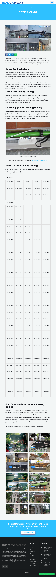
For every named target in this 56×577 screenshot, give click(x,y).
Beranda (24, 7)
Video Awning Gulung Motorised (39, 160)
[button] (52, 2)
